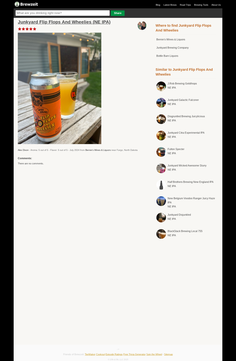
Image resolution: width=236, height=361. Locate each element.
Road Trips (185, 5)
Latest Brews (170, 5)
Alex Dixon (23, 150)
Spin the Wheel (154, 354)
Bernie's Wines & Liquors (98, 150)
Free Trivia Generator (134, 354)
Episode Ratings (114, 354)
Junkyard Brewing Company (172, 47)
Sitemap (168, 354)
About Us (216, 5)
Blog (158, 5)
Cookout (100, 354)
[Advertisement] (186, 268)
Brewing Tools (201, 5)
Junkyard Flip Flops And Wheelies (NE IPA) (64, 21)
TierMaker (90, 354)
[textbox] (63, 13)
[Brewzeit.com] (26, 6)
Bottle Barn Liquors (167, 56)
